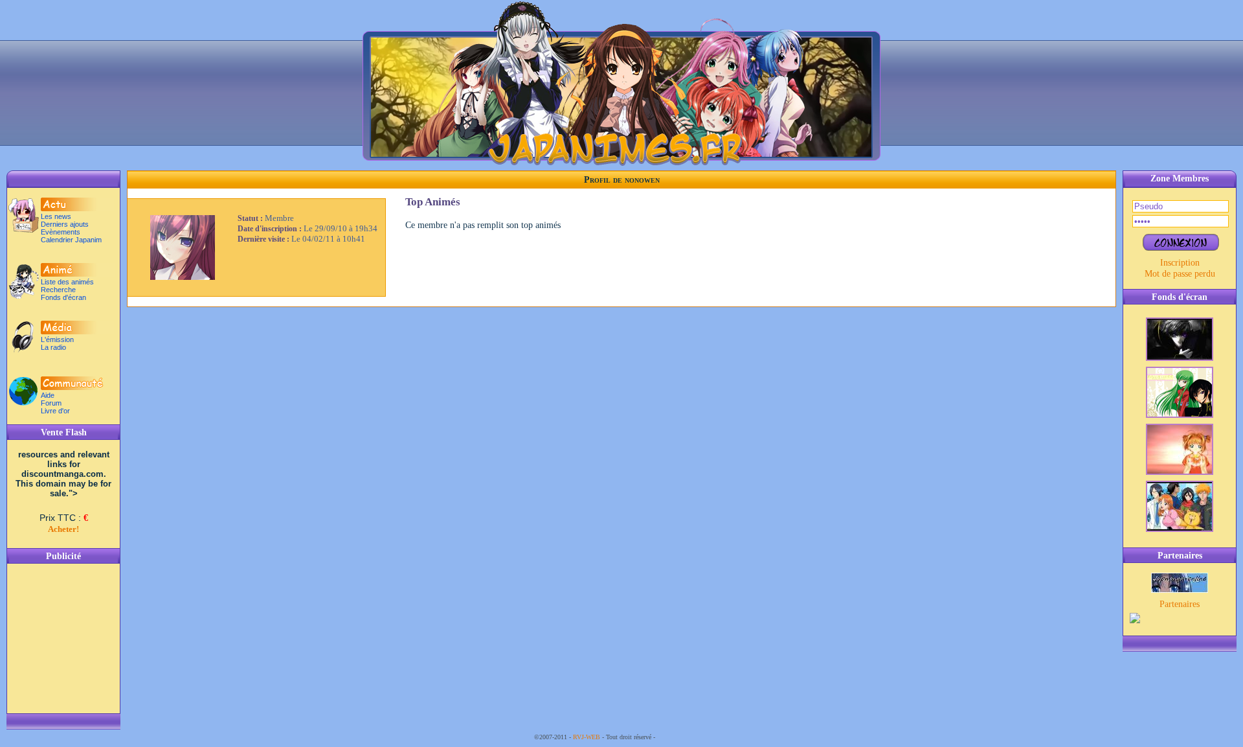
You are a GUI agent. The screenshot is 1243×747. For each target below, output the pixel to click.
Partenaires (1179, 604)
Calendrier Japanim (71, 240)
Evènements (60, 232)
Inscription (1180, 262)
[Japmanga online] (1179, 589)
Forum (51, 403)
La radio (53, 347)
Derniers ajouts (65, 224)
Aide (47, 395)
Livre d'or (55, 411)
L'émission (57, 339)
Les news (56, 216)
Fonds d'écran (63, 297)
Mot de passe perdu (1180, 273)
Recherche (58, 289)
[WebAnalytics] (683, 737)
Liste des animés (67, 282)
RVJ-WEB (586, 737)
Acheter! (63, 529)
